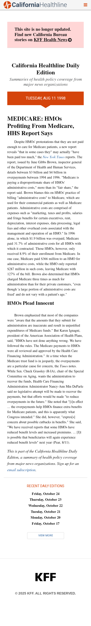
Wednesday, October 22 (45, 505)
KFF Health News (50, 39)
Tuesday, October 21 (45, 511)
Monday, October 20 (45, 517)
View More (45, 535)
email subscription (21, 469)
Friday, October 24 (45, 493)
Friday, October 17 (45, 523)
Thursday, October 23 (45, 499)
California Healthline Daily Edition (46, 68)
